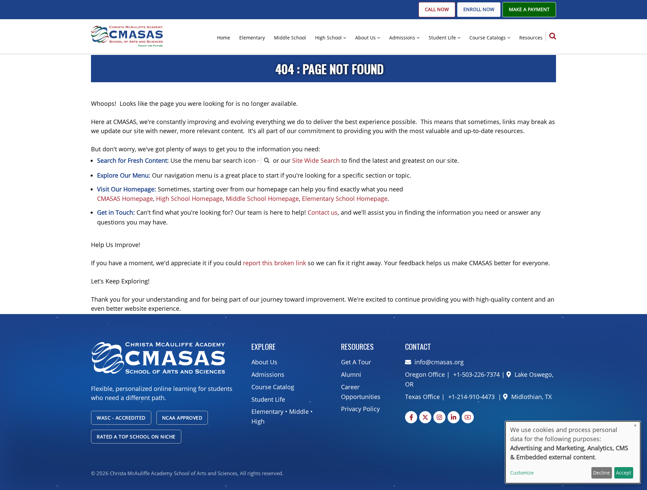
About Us (365, 37)
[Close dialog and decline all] (635, 425)
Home (223, 37)
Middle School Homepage (262, 198)
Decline (601, 472)
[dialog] (572, 452)
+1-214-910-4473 (471, 397)
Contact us (323, 212)
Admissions (402, 37)
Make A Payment (529, 9)
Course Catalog (272, 387)
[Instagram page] (439, 417)
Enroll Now (478, 9)
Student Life (442, 37)
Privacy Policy (360, 409)
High (258, 421)
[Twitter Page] (425, 417)
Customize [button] (522, 472)
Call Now (437, 9)
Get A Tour (356, 362)
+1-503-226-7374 (476, 374)
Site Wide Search (316, 160)
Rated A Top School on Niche (136, 436)
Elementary (252, 37)
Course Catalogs (487, 37)
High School (328, 37)
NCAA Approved (182, 418)
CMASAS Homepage (125, 198)
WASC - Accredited (121, 418)
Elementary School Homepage (345, 198)
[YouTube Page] (468, 417)
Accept (623, 472)
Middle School (290, 37)
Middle (299, 411)
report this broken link (274, 263)
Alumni (351, 374)
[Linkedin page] (454, 417)
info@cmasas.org (439, 362)
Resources (531, 37)
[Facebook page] (411, 417)
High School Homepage (189, 198)
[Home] (127, 36)
